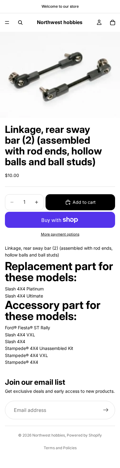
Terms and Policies (60, 447)
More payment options (60, 234)
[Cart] (112, 22)
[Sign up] (105, 410)
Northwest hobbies (48, 435)
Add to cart (84, 202)
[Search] (20, 22)
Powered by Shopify (84, 435)
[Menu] (7, 22)
